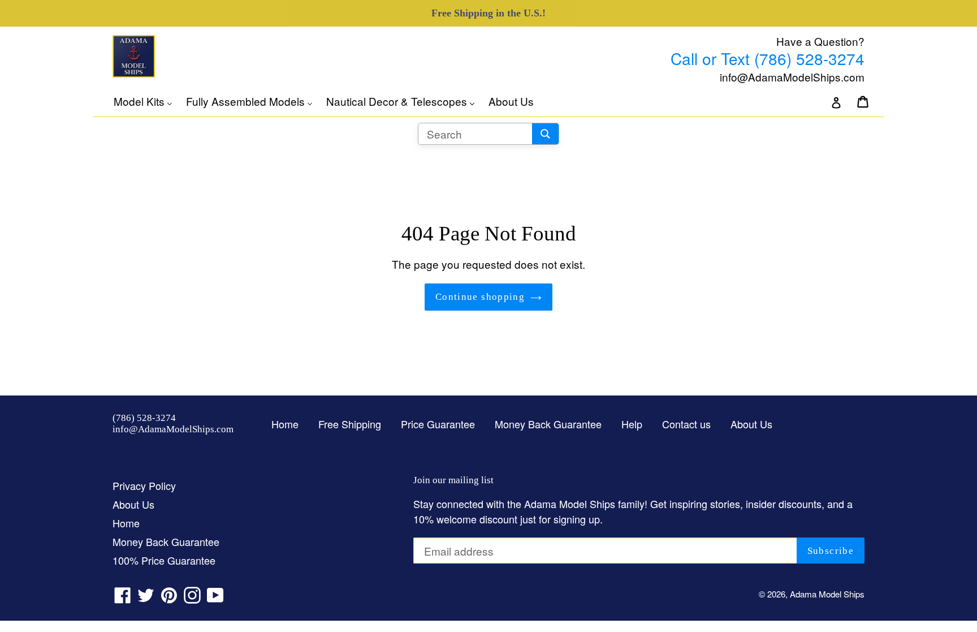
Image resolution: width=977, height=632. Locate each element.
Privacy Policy (144, 485)
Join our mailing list (453, 480)
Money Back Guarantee (548, 423)
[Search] (545, 133)
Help (631, 423)
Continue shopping (480, 296)
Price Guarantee (438, 423)
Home (285, 423)
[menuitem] (149, 101)
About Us (751, 423)
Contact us (686, 423)
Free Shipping (349, 423)
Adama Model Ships (827, 594)
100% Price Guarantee (164, 560)
